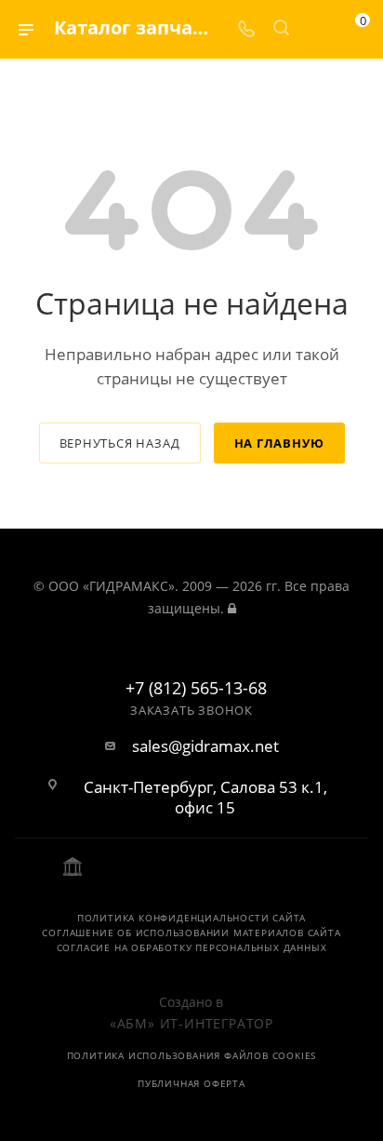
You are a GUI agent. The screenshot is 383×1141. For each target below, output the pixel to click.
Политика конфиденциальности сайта (191, 917)
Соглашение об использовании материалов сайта (191, 932)
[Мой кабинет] (316, 29)
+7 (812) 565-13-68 (196, 688)
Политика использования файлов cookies (192, 1055)
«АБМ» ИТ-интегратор (191, 1023)
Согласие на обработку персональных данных (192, 947)
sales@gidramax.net (205, 746)
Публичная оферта (191, 1083)
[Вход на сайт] (232, 608)
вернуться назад (119, 443)
